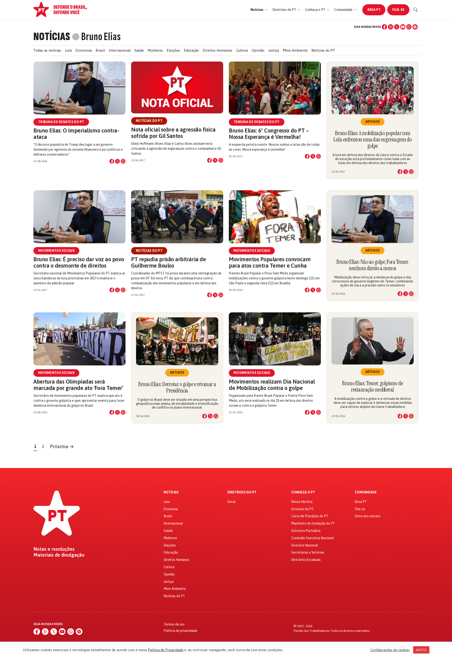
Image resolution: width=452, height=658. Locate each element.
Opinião (258, 50)
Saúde (139, 50)
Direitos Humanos (217, 50)
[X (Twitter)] (396, 26)
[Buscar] (415, 9)
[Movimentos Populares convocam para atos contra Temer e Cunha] (275, 216)
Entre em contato (367, 516)
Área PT (373, 10)
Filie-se (398, 10)
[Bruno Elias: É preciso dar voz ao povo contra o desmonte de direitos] (79, 216)
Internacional (120, 50)
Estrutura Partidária (305, 531)
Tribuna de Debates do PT (61, 122)
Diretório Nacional (304, 545)
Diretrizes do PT (241, 492)
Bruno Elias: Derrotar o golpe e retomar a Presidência (177, 387)
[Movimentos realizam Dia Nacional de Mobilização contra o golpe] (275, 338)
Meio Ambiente (295, 50)
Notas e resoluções (54, 549)
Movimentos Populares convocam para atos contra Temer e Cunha (270, 262)
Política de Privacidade (165, 650)
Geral (231, 502)
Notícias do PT (323, 50)
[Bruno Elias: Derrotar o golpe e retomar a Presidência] (177, 341)
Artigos (372, 122)
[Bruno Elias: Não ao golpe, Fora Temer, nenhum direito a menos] (372, 219)
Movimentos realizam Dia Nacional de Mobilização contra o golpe (272, 384)
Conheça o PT (303, 492)
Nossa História (301, 502)
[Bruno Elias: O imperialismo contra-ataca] (79, 88)
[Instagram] (390, 26)
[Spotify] (415, 26)
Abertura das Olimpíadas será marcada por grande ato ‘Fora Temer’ (78, 384)
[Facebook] (384, 26)
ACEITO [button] (421, 650)
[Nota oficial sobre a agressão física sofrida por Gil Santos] (177, 88)
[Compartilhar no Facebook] (111, 161)
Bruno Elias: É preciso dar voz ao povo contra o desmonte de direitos (78, 262)
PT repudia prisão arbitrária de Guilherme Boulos (168, 262)
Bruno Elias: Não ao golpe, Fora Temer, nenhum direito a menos (372, 265)
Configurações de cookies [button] (390, 650)
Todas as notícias (47, 50)
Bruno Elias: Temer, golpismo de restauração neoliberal (372, 386)
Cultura (242, 50)
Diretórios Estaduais (306, 560)
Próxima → (62, 446)
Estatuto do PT (302, 509)
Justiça (273, 50)
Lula (68, 50)
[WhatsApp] (409, 26)
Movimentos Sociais (56, 250)
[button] (259, 9)
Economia (84, 50)
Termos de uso (174, 624)
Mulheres (155, 50)
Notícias (171, 492)
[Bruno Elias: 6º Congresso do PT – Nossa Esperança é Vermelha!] (275, 88)
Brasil (100, 50)
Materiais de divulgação (59, 555)
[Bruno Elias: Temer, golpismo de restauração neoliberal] (372, 340)
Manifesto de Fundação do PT (313, 523)
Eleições (173, 50)
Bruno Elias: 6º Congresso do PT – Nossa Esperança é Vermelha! (269, 133)
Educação (191, 50)
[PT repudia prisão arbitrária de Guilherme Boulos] (177, 216)
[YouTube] (402, 26)
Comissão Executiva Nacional (312, 538)
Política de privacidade (180, 631)
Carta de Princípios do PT (309, 516)
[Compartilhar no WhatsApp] (123, 161)
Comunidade (366, 492)
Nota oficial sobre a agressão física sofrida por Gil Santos (173, 132)
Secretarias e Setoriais (307, 552)
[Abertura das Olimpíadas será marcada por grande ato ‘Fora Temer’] (79, 338)
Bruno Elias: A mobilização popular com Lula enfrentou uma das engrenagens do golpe (372, 139)
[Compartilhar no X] (117, 161)
